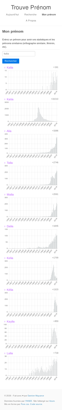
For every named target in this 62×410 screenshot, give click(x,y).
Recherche (30, 14)
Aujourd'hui (12, 14)
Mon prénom (49, 14)
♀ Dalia (8, 226)
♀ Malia (9, 194)
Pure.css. (25, 404)
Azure (52, 401)
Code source (36, 404)
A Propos (31, 20)
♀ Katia (8, 99)
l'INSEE (28, 401)
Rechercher (11, 61)
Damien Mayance (36, 395)
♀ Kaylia (9, 321)
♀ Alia (7, 131)
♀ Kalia (8, 67)
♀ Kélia (8, 289)
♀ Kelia (8, 258)
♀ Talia (8, 162)
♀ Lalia (8, 353)
